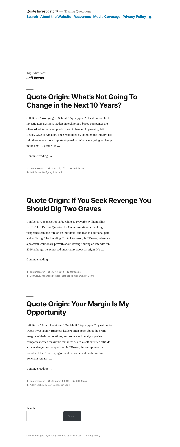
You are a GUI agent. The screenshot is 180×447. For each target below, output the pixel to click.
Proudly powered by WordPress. (65, 435)
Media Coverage (106, 16)
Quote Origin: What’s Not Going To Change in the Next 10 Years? (81, 101)
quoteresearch (37, 168)
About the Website (55, 16)
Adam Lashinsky (38, 385)
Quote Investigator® (42, 11)
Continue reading (39, 156)
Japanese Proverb (50, 275)
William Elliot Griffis (84, 275)
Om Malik (65, 385)
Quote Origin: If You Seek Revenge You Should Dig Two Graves (88, 204)
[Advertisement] (90, 40)
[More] (150, 17)
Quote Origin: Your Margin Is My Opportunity (77, 308)
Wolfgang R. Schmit (52, 172)
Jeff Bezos (78, 168)
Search (32, 16)
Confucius (75, 272)
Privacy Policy (134, 16)
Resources (82, 16)
